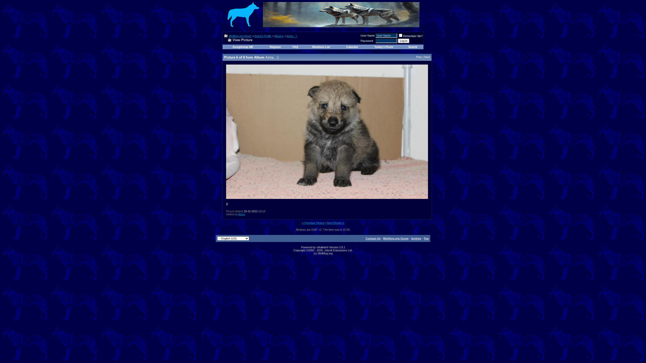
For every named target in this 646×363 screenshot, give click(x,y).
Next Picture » (335, 222)
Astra (241, 214)
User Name (368, 35)
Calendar (352, 46)
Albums (278, 36)
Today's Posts (383, 46)
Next (427, 56)
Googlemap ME (243, 46)
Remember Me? (413, 36)
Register (275, 46)
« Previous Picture (313, 222)
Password (367, 40)
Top (426, 238)
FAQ (295, 46)
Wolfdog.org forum (240, 36)
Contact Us (373, 238)
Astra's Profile (262, 36)
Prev (419, 56)
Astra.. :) (291, 36)
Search (412, 46)
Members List (321, 46)
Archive (416, 238)
